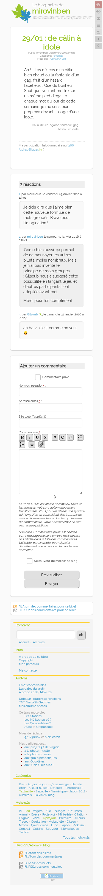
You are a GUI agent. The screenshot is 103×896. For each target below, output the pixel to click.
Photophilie (73, 788)
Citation (79, 814)
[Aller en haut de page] (98, 18)
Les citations (32, 716)
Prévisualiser (51, 575)
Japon (65, 825)
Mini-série (64, 814)
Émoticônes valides (32, 685)
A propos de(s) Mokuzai (35, 692)
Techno (24, 832)
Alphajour (55, 58)
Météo (23, 825)
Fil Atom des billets (37, 853)
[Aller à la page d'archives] (98, 11)
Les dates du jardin (32, 688)
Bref (22, 784)
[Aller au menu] (98, 25)
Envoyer (51, 584)
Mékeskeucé (70, 829)
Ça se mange (60, 784)
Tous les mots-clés (76, 837)
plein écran (52, 737)
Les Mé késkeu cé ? (37, 720)
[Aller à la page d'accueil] (98, 4)
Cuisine (38, 829)
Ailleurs (79, 818)
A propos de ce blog (33, 657)
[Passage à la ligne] (70, 437)
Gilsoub (32, 314)
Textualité (57, 55)
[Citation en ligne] (55, 437)
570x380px (32, 737)
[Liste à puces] (80, 437)
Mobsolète (56, 821)
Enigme (24, 818)
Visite (36, 818)
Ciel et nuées (38, 788)
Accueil (24, 642)
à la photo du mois (37, 754)
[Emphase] (29, 437)
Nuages (60, 811)
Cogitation (38, 821)
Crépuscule (44, 727)
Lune (54, 825)
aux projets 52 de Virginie (41, 747)
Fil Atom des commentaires (43, 856)
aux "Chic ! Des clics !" (39, 765)
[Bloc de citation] (32, 444)
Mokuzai (78, 825)
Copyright (26, 660)
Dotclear (56, 788)
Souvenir (52, 829)
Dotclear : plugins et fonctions (40, 699)
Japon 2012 (77, 791)
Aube (28, 727)
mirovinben (35, 236)
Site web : (33, 416)
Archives (38, 642)
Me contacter (28, 670)
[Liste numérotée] (22, 444)
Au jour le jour (38, 784)
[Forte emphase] (22, 437)
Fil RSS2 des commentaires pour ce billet (47, 610)
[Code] (62, 437)
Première (65, 818)
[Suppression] (45, 437)
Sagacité (42, 791)
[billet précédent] (98, 39)
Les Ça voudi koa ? (37, 723)
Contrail (24, 829)
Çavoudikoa (39, 825)
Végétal (38, 811)
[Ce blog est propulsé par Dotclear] (51, 875)
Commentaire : (30, 432)
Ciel (49, 811)
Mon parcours (29, 664)
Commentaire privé (55, 377)
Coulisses (75, 811)
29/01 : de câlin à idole (51, 42)
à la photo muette (37, 751)
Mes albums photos (33, 706)
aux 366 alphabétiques (40, 758)
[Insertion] (37, 437)
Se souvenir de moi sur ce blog (55, 561)
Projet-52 (48, 814)
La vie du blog (45, 795)
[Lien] (41, 444)
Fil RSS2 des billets (37, 863)
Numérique (58, 791)
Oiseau (71, 821)
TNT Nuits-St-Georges (35, 702)
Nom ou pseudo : (32, 385)
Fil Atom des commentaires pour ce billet (47, 606)
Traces (23, 821)
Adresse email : (30, 401)
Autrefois (25, 795)
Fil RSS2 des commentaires (43, 867)
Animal (23, 814)
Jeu (64, 58)
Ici (20, 811)
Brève (35, 814)
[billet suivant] (98, 46)
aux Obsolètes (34, 761)
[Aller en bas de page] (98, 32)
